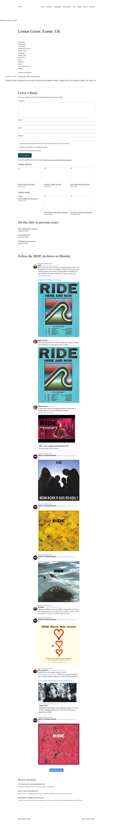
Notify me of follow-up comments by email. (34, 147)
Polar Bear (76, 80)
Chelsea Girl (9, 80)
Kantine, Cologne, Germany (52, 184)
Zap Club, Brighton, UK (38, 784)
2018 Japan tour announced (26, 241)
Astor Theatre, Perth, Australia (28, 229)
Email (20, 128)
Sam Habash (22, 797)
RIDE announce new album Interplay (55, 212)
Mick (19, 791)
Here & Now (39, 80)
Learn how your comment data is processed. (58, 160)
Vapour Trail (92, 80)
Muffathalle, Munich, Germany (80, 184)
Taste (86, 80)
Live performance (35, 76)
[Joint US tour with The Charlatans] (82, 203)
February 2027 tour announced (28, 198)
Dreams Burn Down (22, 80)
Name (20, 120)
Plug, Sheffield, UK (24, 235)
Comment (21, 101)
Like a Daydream (48, 80)
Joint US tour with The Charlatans (81, 212)
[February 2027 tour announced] (20, 196)
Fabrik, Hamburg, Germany (26, 184)
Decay (15, 80)
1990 (28, 76)
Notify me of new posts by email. (30, 150)
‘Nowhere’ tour (22, 76)
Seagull (82, 80)
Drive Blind (32, 80)
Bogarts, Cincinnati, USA (36, 797)
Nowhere (55, 80)
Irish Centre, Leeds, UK (30, 791)
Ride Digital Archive (24, 819)
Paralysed (62, 80)
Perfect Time (69, 80)
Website (20, 136)
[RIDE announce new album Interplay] (55, 203)
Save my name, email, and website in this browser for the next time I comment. (45, 143)
